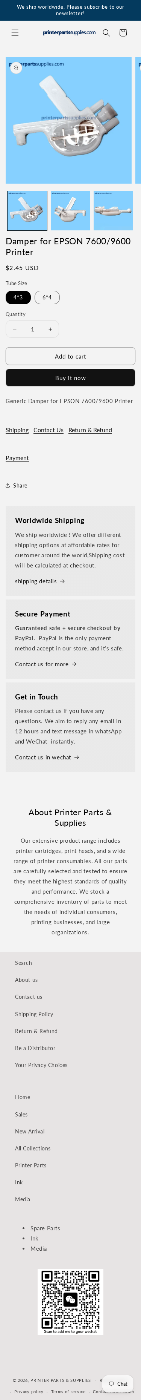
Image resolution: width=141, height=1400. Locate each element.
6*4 (47, 297)
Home (22, 1097)
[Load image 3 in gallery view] (113, 211)
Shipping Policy (34, 1014)
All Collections (33, 1148)
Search (23, 963)
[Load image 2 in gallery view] (70, 211)
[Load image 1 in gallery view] (27, 211)
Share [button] (20, 485)
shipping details (36, 581)
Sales (21, 1114)
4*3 (18, 297)
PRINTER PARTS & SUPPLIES (60, 1379)
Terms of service (68, 1391)
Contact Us (48, 429)
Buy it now (70, 377)
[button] (15, 33)
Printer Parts (31, 1165)
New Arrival (30, 1131)
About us (26, 980)
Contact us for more (41, 664)
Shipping (17, 429)
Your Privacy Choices (41, 1065)
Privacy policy (29, 1391)
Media (22, 1199)
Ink (19, 1182)
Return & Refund (90, 429)
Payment (17, 457)
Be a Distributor (35, 1048)
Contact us (28, 997)
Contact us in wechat (43, 757)
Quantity (16, 314)
